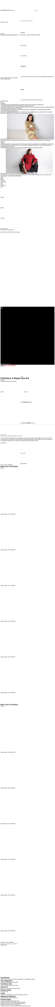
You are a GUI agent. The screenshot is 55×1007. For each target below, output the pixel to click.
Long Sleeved (10, 147)
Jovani (20, 108)
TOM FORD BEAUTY (8, 113)
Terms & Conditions (5, 994)
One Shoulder (35, 147)
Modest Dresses (38, 144)
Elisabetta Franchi (24, 107)
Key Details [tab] (8, 435)
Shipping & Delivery (5, 997)
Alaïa (8, 104)
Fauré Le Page (32, 107)
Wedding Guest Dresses (48, 144)
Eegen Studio (10, 145)
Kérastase (3, 109)
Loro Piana (17, 109)
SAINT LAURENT (21, 112)
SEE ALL (3, 468)
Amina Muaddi (12, 104)
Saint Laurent (24, 979)
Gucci (5, 108)
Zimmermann (30, 113)
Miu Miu (13, 110)
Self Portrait (45, 145)
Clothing (3, 982)
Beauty (11, 982)
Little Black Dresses (30, 144)
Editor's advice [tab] (3, 435)
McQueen (8, 110)
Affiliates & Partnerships (14, 988)
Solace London (38, 112)
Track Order (15, 985)
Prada (15, 112)
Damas (5, 107)
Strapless (40, 147)
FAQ (7, 985)
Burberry (7, 105)
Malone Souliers (37, 109)
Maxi (6, 147)
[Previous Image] (11, 280)
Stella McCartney (46, 112)
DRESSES (3, 173)
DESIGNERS (4, 139)
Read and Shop (4, 991)
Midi (4, 147)
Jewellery (15, 982)
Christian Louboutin (29, 105)
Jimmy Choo (16, 108)
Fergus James (39, 107)
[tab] (11, 239)
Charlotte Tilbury (17, 105)
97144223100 (17, 1004)
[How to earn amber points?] (11, 408)
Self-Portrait (28, 112)
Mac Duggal (30, 109)
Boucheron (37, 104)
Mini (2, 147)
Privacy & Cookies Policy (16, 994)
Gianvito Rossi (45, 107)
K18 (2, 366)
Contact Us (3, 985)
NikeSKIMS (11, 112)
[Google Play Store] (14, 1001)
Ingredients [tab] (13, 435)
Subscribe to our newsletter (7, 942)
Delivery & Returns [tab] (18, 435)
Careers (7, 988)
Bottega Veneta (30, 104)
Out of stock (3, 434)
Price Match (25, 994)
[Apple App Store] (5, 1001)
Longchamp (12, 109)
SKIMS (33, 112)
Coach (2, 107)
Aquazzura (19, 104)
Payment (10, 985)
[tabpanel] (27, 439)
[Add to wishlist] (15, 430)
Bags (9, 982)
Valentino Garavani (18, 113)
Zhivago (25, 113)
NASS (16, 110)
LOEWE (7, 109)
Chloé (22, 105)
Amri (6, 145)
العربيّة (36, 10)
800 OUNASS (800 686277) (19, 1003)
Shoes (6, 982)
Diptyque (9, 107)
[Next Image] (11, 301)
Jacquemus (10, 108)
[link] (35, 34)
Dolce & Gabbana (15, 107)
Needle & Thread (5, 112)
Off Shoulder (29, 147)
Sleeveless (23, 147)
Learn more (33, 423)
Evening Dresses (13, 144)
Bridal (7, 144)
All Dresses (3, 144)
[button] (2, 33)
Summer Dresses (21, 144)
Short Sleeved (16, 147)
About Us (3, 988)
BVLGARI (11, 105)
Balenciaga (24, 104)
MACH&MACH (23, 109)
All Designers (4, 104)
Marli (5, 110)
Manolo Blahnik (44, 109)
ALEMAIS (3, 145)
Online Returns (13, 997)
